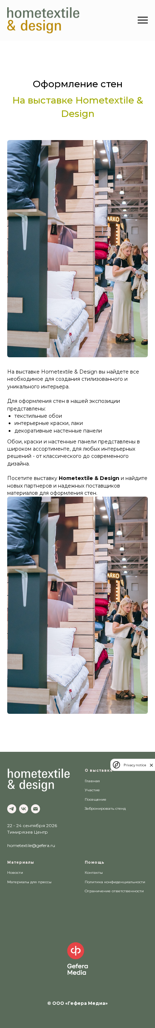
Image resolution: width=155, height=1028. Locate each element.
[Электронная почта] (35, 808)
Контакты (94, 872)
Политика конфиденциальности (115, 882)
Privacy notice (135, 765)
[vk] (23, 808)
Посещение (95, 799)
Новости (15, 872)
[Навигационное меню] (143, 20)
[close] (151, 765)
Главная (92, 781)
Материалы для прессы (29, 882)
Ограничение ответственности (114, 891)
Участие (92, 790)
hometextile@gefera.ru (31, 845)
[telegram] (11, 808)
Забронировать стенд (105, 808)
